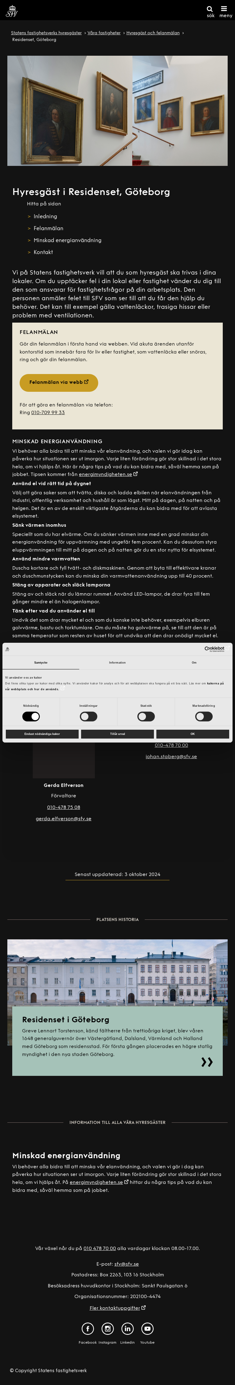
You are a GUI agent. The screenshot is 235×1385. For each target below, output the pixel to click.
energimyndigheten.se (105, 474)
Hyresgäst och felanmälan (153, 33)
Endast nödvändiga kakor (42, 734)
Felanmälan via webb (56, 382)
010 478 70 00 (100, 1248)
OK (193, 734)
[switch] (88, 716)
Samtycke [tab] (40, 662)
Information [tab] (117, 662)
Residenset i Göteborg (66, 1020)
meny (226, 15)
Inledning (45, 216)
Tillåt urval (117, 734)
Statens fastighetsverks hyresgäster (46, 33)
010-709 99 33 (48, 412)
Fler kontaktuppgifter (115, 1308)
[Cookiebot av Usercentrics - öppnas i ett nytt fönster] (203, 649)
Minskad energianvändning (68, 240)
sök (210, 15)
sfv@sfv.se (126, 1264)
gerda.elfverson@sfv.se (63, 819)
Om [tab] (194, 662)
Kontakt (43, 252)
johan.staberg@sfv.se (171, 756)
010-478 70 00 (171, 745)
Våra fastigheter (104, 33)
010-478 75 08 (63, 807)
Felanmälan (48, 228)
